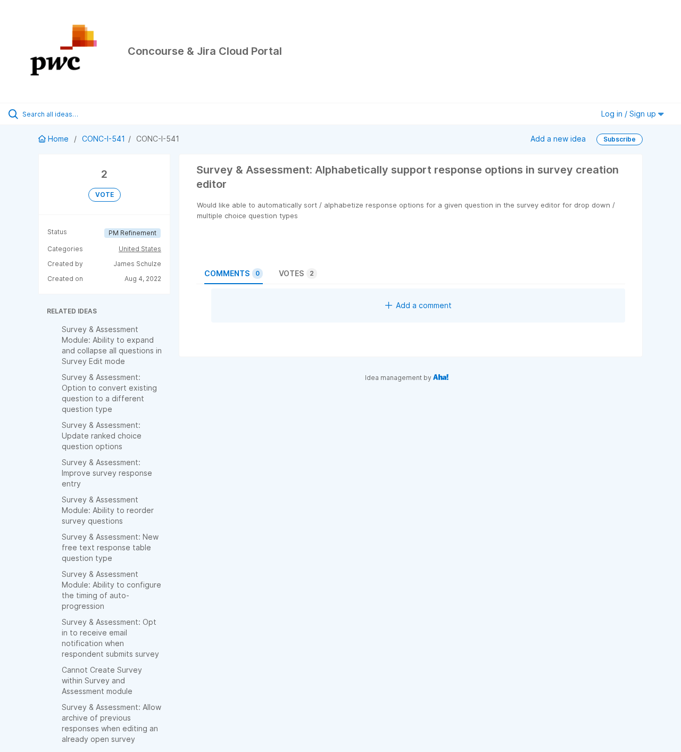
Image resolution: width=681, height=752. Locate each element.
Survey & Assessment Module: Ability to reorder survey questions (108, 510)
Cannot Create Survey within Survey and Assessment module (102, 680)
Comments (232, 273)
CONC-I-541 (103, 138)
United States (140, 249)
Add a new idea (558, 138)
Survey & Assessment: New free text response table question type (110, 547)
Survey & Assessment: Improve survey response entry (107, 473)
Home (58, 138)
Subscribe (619, 139)
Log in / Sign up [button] (629, 113)
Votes (296, 273)
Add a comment (424, 305)
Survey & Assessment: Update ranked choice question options (102, 435)
